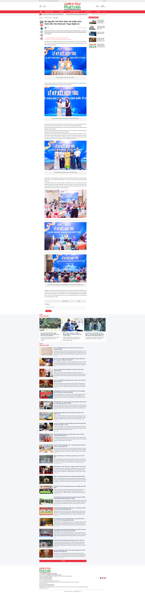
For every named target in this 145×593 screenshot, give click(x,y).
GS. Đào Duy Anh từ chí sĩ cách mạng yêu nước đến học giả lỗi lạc (85, 14)
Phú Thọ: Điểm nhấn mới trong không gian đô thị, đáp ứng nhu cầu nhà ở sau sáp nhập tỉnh (50, 334)
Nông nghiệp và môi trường (57, 463)
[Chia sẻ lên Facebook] (41, 28)
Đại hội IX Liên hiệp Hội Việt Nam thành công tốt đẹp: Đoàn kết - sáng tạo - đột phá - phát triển (69, 359)
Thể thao (55, 537)
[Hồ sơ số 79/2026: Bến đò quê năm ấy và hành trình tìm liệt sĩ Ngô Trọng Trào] (46, 384)
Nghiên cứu (55, 452)
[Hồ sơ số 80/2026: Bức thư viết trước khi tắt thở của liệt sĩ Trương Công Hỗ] (46, 351)
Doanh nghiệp (42, 330)
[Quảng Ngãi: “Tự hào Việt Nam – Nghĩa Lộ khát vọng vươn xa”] (46, 470)
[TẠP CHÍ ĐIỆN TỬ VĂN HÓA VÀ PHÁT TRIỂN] (72, 6)
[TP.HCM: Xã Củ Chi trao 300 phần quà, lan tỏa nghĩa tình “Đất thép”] (46, 490)
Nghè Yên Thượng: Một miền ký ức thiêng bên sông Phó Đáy (69, 476)
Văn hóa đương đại (56, 515)
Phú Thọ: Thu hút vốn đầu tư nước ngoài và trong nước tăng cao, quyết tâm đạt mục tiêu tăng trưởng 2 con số (94, 334)
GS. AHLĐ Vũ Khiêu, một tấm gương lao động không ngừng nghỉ (61, 14)
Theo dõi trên (80, 27)
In (79, 301)
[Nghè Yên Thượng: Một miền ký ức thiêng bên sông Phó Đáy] (46, 480)
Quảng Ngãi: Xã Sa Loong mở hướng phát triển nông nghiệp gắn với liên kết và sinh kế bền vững (69, 391)
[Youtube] (105, 578)
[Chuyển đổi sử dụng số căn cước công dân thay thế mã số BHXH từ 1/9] (46, 416)
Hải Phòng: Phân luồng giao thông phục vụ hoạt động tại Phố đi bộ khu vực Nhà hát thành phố (70, 508)
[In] (41, 35)
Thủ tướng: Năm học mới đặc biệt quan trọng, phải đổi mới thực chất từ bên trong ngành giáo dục (69, 519)
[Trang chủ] (40, 11)
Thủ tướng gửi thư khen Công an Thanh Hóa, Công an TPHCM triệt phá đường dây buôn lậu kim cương (69, 497)
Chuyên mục (102, 6)
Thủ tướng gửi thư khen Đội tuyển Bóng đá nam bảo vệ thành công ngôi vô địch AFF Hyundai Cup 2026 (70, 530)
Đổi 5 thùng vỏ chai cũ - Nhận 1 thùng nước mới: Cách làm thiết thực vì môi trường (72, 334)
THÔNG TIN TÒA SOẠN (68, 591)
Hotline (44, 6)
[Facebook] (100, 578)
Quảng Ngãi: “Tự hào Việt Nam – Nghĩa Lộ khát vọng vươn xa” (70, 466)
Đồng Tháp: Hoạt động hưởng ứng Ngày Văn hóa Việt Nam (69, 540)
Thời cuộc (55, 366)
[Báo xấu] (41, 38)
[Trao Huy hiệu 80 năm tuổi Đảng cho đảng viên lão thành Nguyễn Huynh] (46, 373)
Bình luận (42, 22)
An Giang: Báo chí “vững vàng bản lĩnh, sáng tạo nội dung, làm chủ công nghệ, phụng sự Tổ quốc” (70, 402)
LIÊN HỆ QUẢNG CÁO (77, 591)
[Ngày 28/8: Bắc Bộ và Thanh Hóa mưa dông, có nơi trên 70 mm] (46, 459)
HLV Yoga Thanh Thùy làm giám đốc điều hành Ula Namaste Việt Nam (58, 39)
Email (40, 6)
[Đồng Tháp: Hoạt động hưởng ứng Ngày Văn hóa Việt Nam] (46, 544)
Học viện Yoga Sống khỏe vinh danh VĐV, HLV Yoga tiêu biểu (57, 37)
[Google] (102, 578)
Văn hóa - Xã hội (56, 355)
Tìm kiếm (97, 6)
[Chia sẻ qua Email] (41, 32)
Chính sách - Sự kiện (56, 526)
